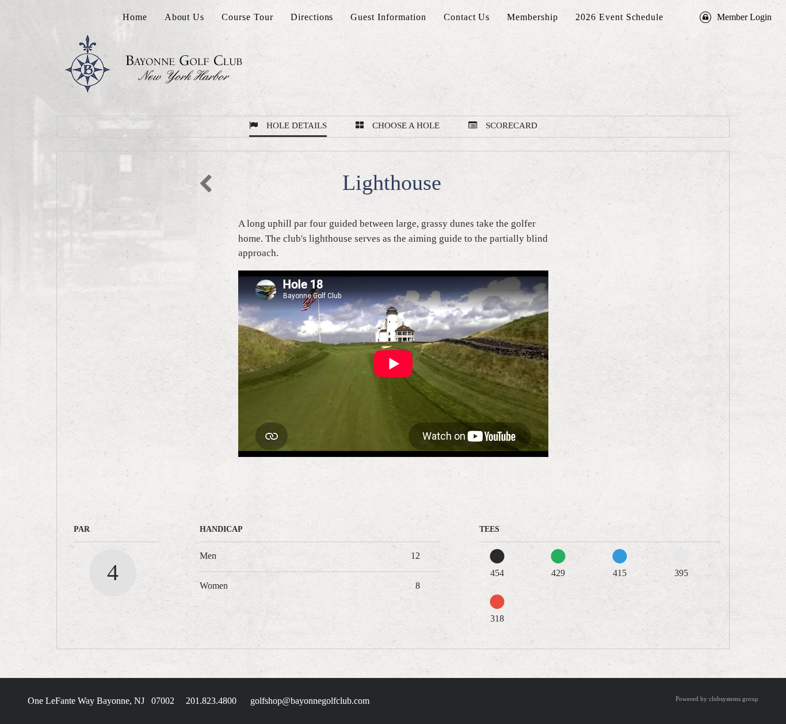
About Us (185, 17)
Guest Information (388, 17)
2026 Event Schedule (619, 17)
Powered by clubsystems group (717, 698)
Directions (312, 17)
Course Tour (247, 17)
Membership (532, 17)
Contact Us (467, 17)
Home (135, 17)
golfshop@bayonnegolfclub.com (309, 701)
